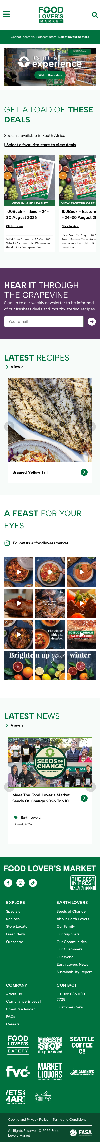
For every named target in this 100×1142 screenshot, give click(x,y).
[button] (9, 426)
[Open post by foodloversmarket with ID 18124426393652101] (50, 572)
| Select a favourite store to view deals (40, 145)
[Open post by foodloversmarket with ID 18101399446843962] (18, 634)
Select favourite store (73, 37)
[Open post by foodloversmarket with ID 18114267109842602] (81, 603)
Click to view (14, 226)
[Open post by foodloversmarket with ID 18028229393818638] (50, 665)
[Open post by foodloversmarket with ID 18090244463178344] (50, 634)
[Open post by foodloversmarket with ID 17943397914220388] (81, 572)
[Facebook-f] (8, 883)
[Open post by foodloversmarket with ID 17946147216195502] (18, 665)
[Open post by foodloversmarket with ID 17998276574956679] (81, 665)
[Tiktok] (33, 883)
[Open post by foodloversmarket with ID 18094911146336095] (81, 634)
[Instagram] (20, 883)
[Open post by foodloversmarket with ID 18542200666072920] (18, 572)
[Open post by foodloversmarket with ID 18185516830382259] (50, 603)
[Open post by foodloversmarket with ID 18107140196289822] (18, 603)
